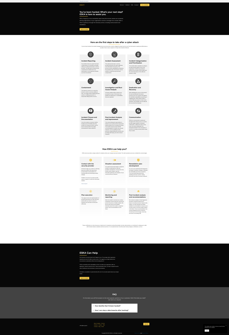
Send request (84, 183)
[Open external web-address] (114, 325)
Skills (132, 4)
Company (136, 4)
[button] (144, 5)
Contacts (96, 326)
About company (97, 323)
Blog (99, 326)
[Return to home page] (82, 5)
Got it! (207, 330)
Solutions (127, 4)
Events (102, 326)
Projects (100, 324)
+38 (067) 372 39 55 (84, 1)
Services (122, 4)
